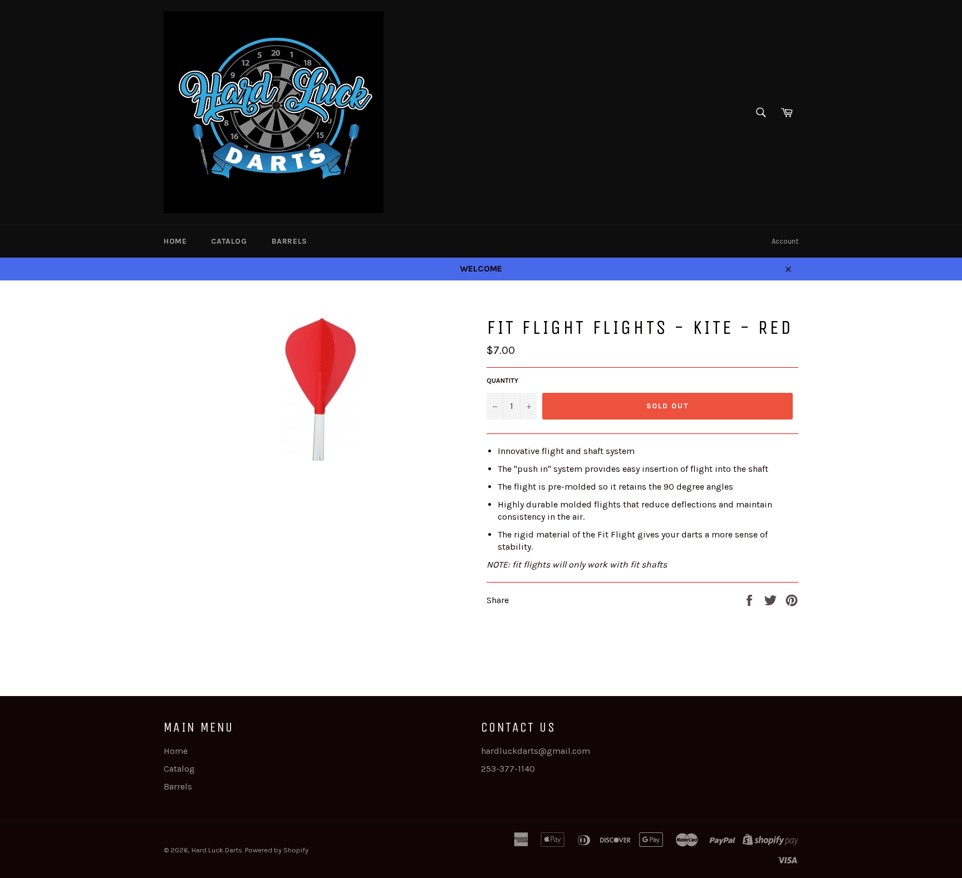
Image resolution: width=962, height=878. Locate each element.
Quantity (502, 380)
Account (785, 241)
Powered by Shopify (276, 850)
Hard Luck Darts (217, 850)
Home (175, 241)
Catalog (229, 241)
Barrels (289, 241)
